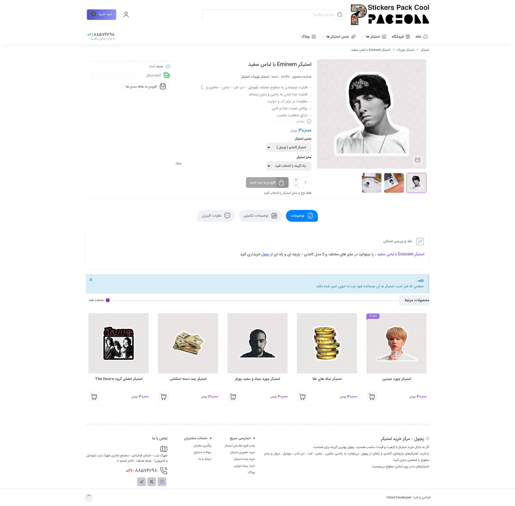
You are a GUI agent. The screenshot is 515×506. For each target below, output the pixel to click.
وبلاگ (251, 472)
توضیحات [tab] (297, 216)
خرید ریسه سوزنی (244, 466)
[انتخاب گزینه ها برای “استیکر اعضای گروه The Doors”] (149, 396)
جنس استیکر (303, 138)
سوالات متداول (202, 452)
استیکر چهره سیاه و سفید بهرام (313, 379)
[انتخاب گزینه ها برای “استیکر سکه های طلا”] (358, 396)
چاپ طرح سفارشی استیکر (240, 445)
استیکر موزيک (405, 50)
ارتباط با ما (205, 459)
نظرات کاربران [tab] (212, 216)
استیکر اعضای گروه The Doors (174, 379)
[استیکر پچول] (390, 15)
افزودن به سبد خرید (262, 182)
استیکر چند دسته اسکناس (243, 379)
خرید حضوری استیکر (242, 452)
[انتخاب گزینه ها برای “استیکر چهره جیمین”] (427, 396)
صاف (178, 163)
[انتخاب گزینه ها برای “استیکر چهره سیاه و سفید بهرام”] (288, 396)
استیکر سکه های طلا (383, 379)
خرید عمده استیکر (244, 459)
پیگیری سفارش (202, 445)
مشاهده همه (96, 300)
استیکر (425, 50)
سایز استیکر (304, 157)
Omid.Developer (399, 497)
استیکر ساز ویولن (104, 379)
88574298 (141, 471)
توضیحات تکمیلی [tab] (256, 216)
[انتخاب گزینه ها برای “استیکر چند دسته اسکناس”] (219, 396)
